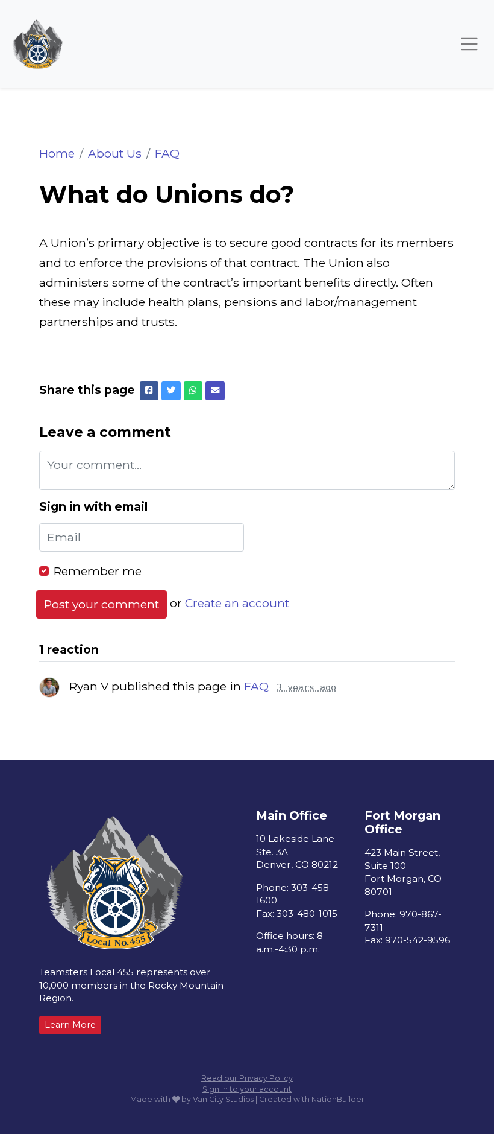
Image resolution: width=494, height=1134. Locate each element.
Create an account (237, 603)
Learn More (70, 1024)
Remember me (98, 571)
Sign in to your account (247, 1089)
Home (57, 153)
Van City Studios (223, 1099)
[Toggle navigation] (469, 44)
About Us (115, 153)
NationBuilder (337, 1099)
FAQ (167, 153)
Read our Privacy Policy (247, 1078)
